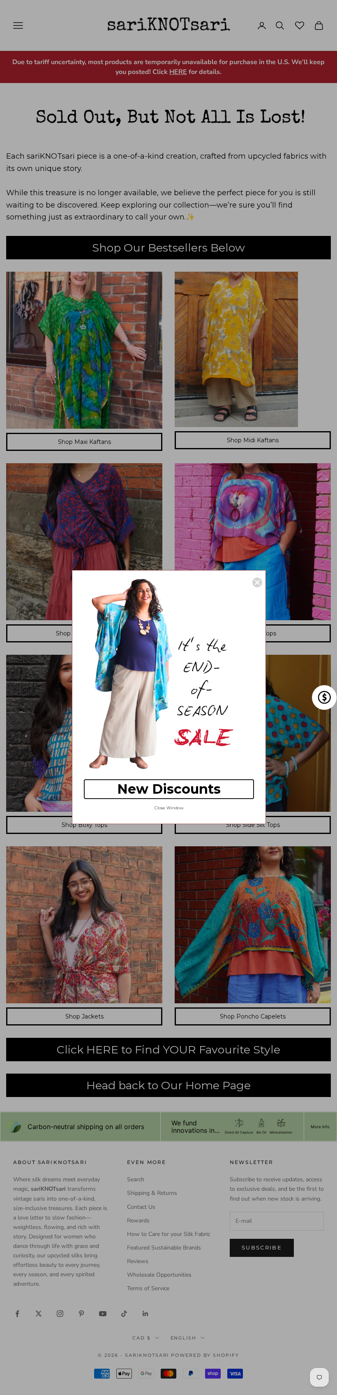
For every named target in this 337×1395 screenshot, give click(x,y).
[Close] (257, 582)
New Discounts (169, 789)
